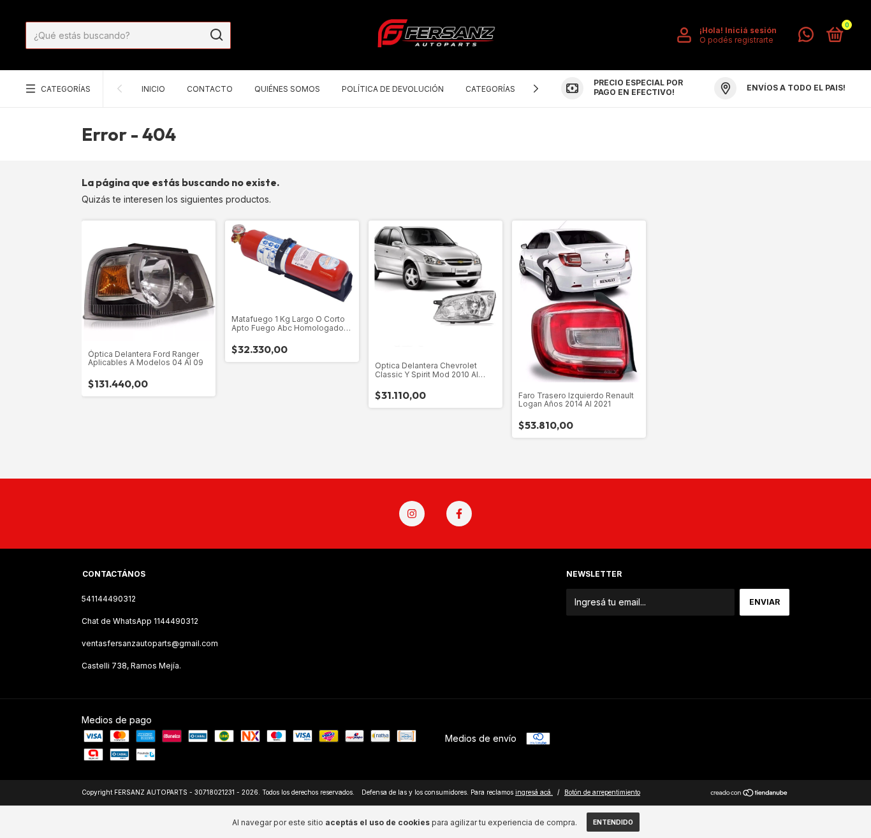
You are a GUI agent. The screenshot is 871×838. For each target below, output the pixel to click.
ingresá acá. (534, 792)
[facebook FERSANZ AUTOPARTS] (459, 513)
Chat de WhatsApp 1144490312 (140, 621)
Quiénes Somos (287, 89)
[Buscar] (215, 35)
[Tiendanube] (749, 793)
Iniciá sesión (751, 30)
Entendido (613, 822)
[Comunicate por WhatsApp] (806, 37)
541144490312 (109, 598)
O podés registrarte (736, 40)
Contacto (210, 89)
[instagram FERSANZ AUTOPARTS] (412, 513)
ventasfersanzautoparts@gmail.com (150, 643)
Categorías (66, 89)
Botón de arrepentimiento (602, 792)
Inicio (153, 89)
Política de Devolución (393, 89)
